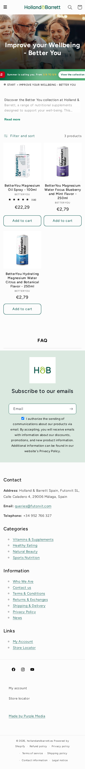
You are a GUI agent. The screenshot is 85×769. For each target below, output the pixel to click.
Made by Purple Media (27, 716)
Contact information (35, 760)
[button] (70, 7)
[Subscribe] (71, 409)
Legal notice (60, 760)
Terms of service (32, 753)
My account (18, 688)
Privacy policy (61, 746)
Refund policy (38, 746)
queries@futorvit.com (33, 506)
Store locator (19, 698)
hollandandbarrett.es (40, 740)
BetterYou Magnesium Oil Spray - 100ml (22, 188)
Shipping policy (57, 753)
